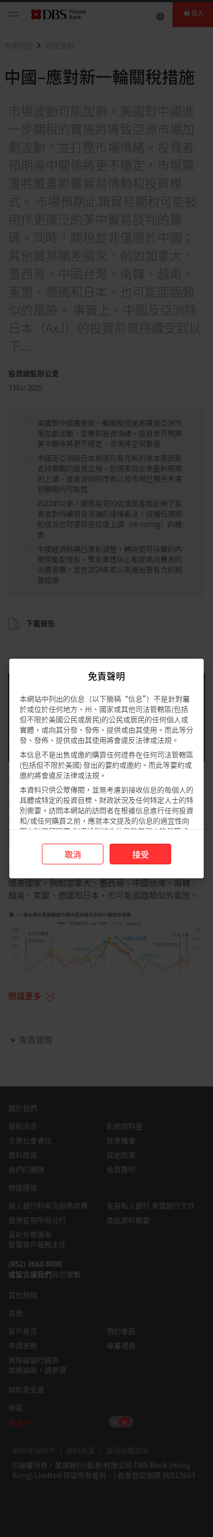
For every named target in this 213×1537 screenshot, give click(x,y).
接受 (140, 854)
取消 (73, 854)
